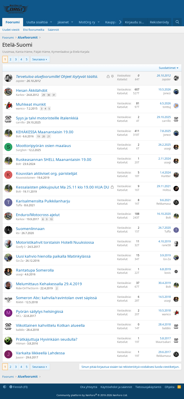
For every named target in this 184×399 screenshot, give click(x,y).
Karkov (20, 95)
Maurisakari (163, 342)
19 (38, 136)
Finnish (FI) (20, 387)
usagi (167, 148)
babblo (20, 330)
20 (43, 136)
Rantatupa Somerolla (35, 270)
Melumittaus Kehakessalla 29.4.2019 (49, 283)
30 (48, 94)
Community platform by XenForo (92, 395)
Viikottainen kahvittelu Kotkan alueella (50, 325)
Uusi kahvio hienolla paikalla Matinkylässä (53, 256)
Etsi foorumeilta (33, 30)
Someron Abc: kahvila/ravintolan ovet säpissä (56, 297)
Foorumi (13, 22)
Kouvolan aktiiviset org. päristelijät (46, 173)
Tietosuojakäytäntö (148, 387)
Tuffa (19, 205)
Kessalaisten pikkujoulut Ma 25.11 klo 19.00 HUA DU (62, 187)
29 (43, 94)
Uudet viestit (11, 30)
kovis (167, 273)
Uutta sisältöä (37, 22)
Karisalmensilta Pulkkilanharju (43, 201)
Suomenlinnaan (30, 228)
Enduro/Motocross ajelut (38, 214)
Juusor (20, 357)
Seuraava (38, 59)
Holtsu (167, 190)
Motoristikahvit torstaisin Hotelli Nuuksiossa (55, 242)
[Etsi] (177, 22)
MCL (19, 316)
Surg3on (21, 150)
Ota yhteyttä (88, 387)
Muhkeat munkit (31, 104)
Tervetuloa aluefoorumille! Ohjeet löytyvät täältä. (57, 76)
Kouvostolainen (25, 178)
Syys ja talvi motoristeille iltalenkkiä (47, 118)
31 (54, 94)
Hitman (20, 343)
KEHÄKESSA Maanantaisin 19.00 (44, 131)
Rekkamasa (163, 204)
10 (51, 219)
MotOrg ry (87, 22)
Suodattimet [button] (167, 68)
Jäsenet (63, 22)
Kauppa (111, 22)
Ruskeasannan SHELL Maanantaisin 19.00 (53, 159)
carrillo (20, 122)
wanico (20, 108)
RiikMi (19, 302)
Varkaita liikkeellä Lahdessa (40, 352)
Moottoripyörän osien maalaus (43, 145)
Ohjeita (169, 387)
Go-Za (20, 261)
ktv (18, 233)
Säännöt (53, 30)
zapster (20, 81)
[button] (51, 22)
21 (48, 136)
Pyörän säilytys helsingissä (39, 311)
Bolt (18, 136)
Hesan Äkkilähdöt (31, 90)
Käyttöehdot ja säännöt (116, 387)
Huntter (166, 176)
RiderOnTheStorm (27, 288)
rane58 (166, 245)
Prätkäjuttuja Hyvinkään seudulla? (46, 339)
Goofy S (21, 247)
